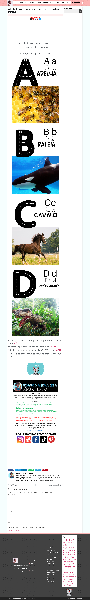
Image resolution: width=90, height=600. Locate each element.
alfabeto (64, 542)
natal (72, 577)
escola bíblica (70, 559)
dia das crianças (68, 550)
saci (68, 581)
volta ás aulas (68, 585)
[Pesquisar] (80, 11)
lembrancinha (69, 567)
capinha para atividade (71, 545)
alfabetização (69, 540)
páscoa (65, 581)
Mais (67, 2)
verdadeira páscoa (71, 583)
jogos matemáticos (69, 564)
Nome (10, 511)
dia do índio (65, 556)
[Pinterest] (78, 2)
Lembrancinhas (60, 2)
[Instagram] (72, 2)
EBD (68, 557)
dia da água (71, 552)
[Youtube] (75, 2)
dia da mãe (72, 548)
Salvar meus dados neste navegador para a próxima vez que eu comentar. (27, 527)
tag (67, 583)
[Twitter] (79, 2)
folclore (68, 561)
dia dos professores (71, 554)
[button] (82, 3)
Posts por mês (23, 2)
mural (69, 578)
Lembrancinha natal (66, 569)
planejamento (71, 579)
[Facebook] (77, 2)
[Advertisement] (35, 30)
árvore (75, 585)
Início (16, 2)
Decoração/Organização (48, 2)
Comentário (11, 494)
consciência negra (67, 547)
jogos (64, 564)
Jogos (39, 2)
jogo (73, 563)
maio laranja (71, 570)
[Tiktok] (74, 2)
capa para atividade (67, 544)
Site (9, 522)
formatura (70, 563)
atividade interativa (70, 542)
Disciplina (32, 2)
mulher (65, 577)
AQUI (17, 343)
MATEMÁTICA (68, 572)
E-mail (10, 516)
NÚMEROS (65, 579)
